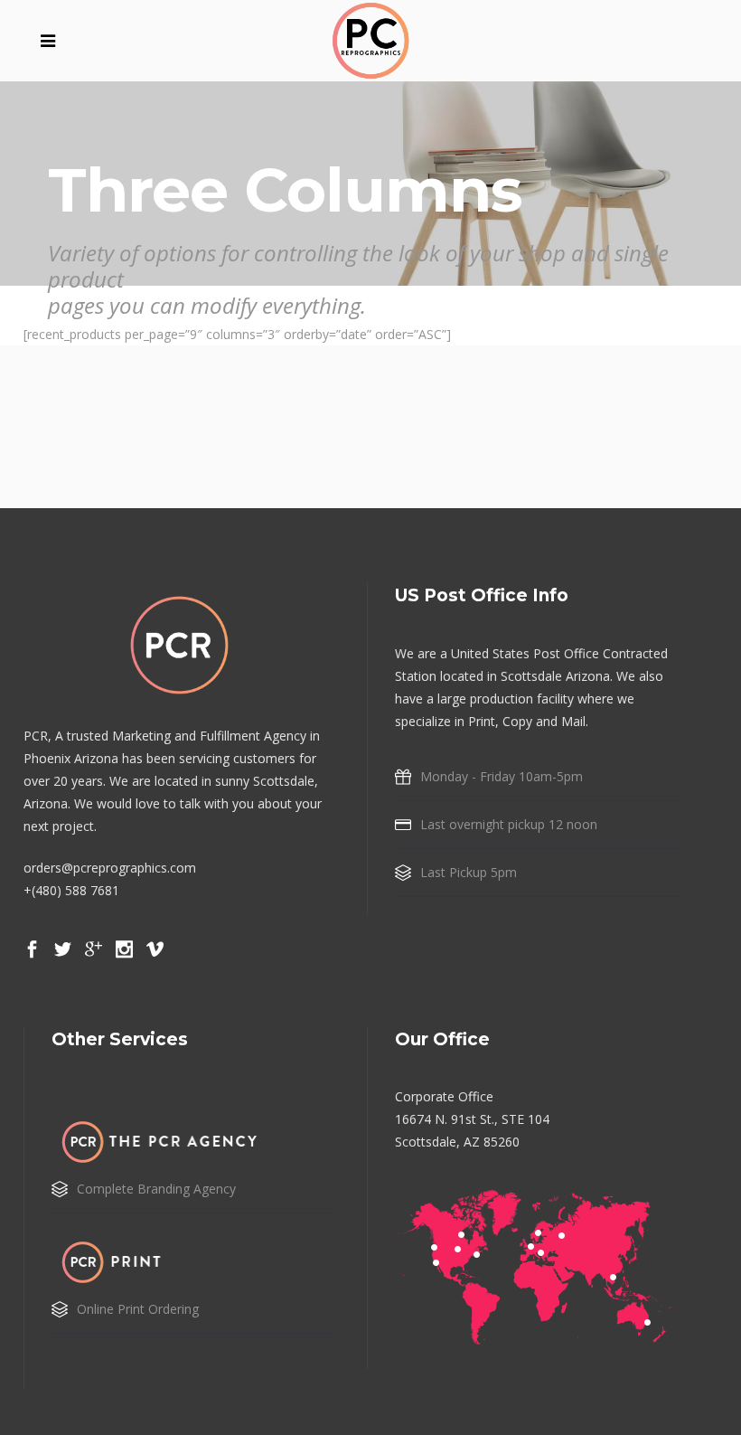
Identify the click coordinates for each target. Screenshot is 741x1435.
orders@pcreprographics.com (109, 867)
